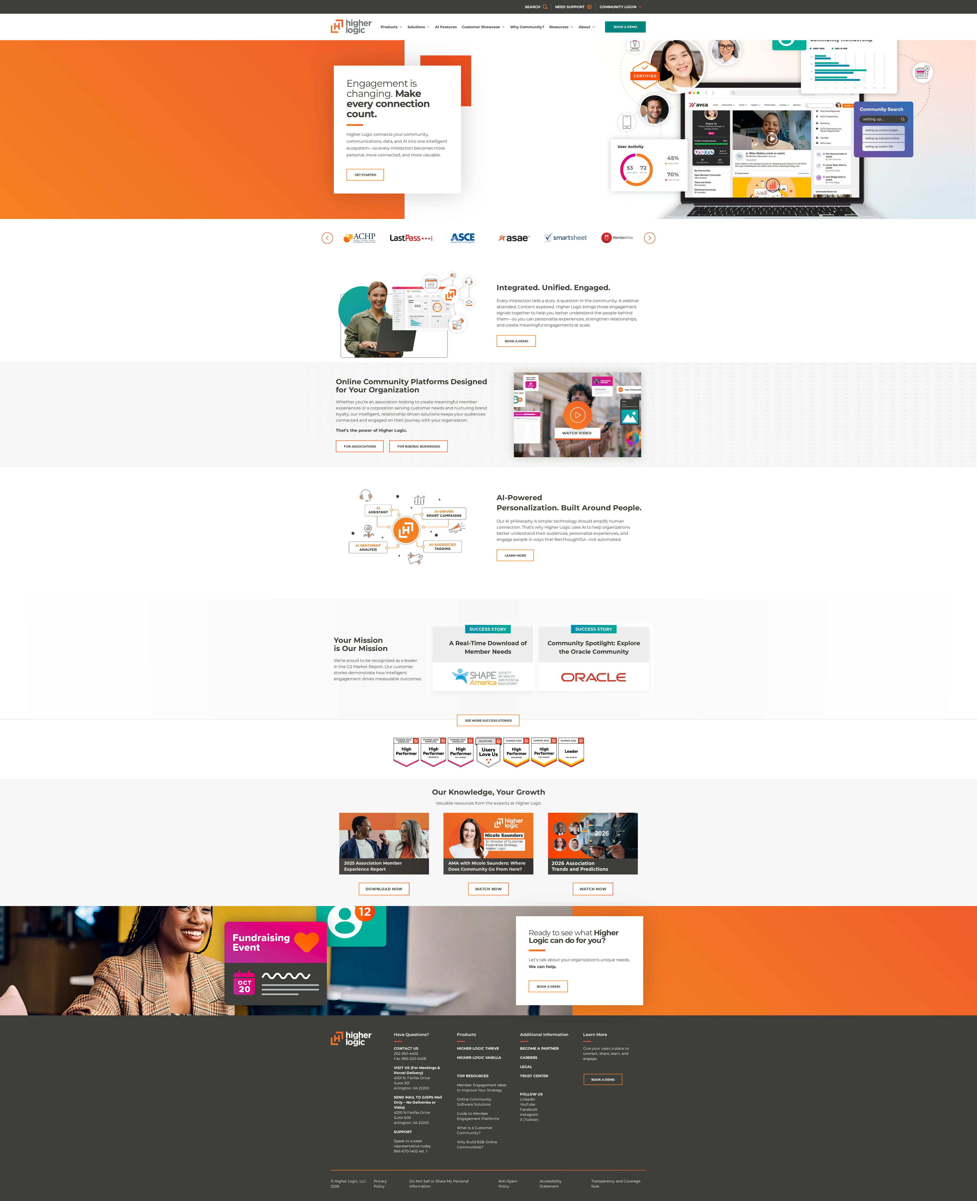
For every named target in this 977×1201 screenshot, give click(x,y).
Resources (558, 27)
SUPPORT (403, 1132)
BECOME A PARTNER (539, 1048)
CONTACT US (406, 1048)
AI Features (446, 27)
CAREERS (528, 1057)
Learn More (515, 555)
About (584, 27)
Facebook (528, 1109)
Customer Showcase (481, 27)
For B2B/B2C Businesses (418, 446)
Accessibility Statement (551, 1184)
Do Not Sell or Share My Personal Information (439, 1184)
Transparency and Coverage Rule (615, 1184)
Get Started (365, 175)
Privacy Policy (380, 1184)
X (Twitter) (529, 1119)
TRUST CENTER (534, 1076)
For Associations (360, 446)
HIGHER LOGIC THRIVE (478, 1048)
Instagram (529, 1114)
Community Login (618, 7)
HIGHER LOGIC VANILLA (479, 1057)
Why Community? (527, 27)
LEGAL (526, 1066)
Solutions (416, 27)
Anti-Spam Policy (508, 1184)
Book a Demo (625, 27)
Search (532, 7)
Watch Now (488, 889)
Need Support (570, 7)
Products (389, 27)
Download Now (384, 889)
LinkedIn (527, 1099)
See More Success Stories (488, 720)
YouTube (527, 1104)
